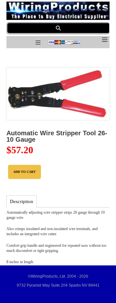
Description (21, 201)
